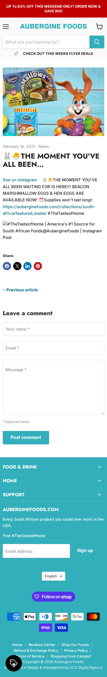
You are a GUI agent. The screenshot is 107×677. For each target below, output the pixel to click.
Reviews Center (42, 644)
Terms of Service (30, 656)
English (51, 576)
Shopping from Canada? (70, 656)
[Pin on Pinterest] (38, 266)
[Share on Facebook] (7, 266)
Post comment (26, 437)
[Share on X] (17, 266)
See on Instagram (20, 179)
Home (17, 644)
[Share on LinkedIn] (27, 266)
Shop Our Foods (75, 644)
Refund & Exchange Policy (36, 650)
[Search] (96, 42)
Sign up (85, 550)
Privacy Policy (76, 650)
